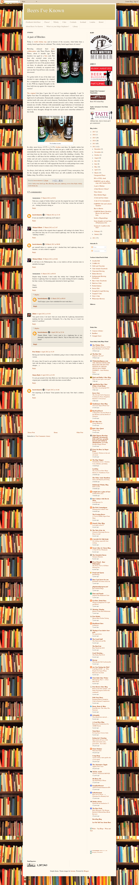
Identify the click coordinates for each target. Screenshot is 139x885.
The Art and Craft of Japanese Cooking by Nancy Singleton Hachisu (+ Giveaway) (101, 397)
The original (31, 93)
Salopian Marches (97, 557)
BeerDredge (95, 574)
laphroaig (63, 183)
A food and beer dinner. (101, 198)
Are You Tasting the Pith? (101, 667)
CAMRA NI (96, 263)
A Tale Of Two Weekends (100, 550)
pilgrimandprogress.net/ (100, 586)
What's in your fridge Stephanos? (57, 26)
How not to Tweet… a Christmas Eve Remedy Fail (100, 795)
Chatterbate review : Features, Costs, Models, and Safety (101, 463)
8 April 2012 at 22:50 (48, 375)
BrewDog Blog (97, 819)
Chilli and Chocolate (98, 266)
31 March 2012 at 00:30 (48, 274)
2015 (94, 138)
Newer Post (31, 432)
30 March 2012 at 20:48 (50, 259)
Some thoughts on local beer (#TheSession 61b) (102, 222)
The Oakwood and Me (99, 641)
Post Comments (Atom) (43, 436)
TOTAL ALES (97, 771)
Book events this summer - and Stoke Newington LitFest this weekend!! (101, 690)
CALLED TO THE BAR (100, 539)
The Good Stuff (97, 639)
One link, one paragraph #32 (100, 388)
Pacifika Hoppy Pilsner (99, 444)
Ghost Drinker (97, 749)
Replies (37, 295)
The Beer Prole (97, 808)
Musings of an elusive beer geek (101, 631)
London (92, 22)
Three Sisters (98, 192)
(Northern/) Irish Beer (33, 22)
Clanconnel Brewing (98, 271)
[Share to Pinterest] (62, 181)
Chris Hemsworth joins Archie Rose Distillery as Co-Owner (101, 348)
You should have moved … (100, 717)
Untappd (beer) (96, 336)
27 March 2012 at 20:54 (48, 198)
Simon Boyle (36, 375)
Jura (45, 56)
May (96, 167)
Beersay (94, 660)
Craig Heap (96, 756)
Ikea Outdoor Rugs (98, 588)
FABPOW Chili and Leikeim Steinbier (103, 205)
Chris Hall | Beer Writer (100, 678)
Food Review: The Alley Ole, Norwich (101, 709)
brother (58, 147)
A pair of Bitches (99, 186)
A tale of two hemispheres (102, 201)
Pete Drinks (36, 352)
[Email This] (53, 181)
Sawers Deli (95, 288)
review (68, 183)
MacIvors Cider (97, 283)
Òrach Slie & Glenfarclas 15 (100, 803)
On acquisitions (97, 634)
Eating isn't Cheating (99, 738)
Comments (96, 251)
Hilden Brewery (97, 274)
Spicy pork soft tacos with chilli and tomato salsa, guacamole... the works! (100, 742)
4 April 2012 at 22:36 (57, 332)
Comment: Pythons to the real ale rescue (101, 454)
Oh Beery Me (96, 779)
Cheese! (47, 22)
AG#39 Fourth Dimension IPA (101, 787)
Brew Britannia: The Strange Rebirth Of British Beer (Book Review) (101, 812)
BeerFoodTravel (97, 411)
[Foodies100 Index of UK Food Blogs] (99, 850)
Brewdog (51, 183)
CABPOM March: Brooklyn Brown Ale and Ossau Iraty (102, 213)
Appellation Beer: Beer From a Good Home (99, 385)
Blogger (86, 871)
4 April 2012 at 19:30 (43, 314)
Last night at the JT (98, 525)
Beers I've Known (45, 10)
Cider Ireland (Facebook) (100, 269)
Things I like (96, 430)
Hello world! (96, 486)
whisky (80, 183)
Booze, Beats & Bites (99, 706)
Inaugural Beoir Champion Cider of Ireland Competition (100, 700)
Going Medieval (97, 423)
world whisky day (40, 42)
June (96, 164)
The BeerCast (96, 646)
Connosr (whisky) (97, 331)
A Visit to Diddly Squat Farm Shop (101, 517)
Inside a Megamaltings (101, 218)
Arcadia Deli (96, 261)
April (96, 170)
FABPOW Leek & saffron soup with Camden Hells (102, 182)
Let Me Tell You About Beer (101, 822)
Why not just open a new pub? (101, 379)
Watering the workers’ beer (100, 509)
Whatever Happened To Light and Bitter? (101, 603)
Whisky (56, 22)
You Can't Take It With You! (100, 406)
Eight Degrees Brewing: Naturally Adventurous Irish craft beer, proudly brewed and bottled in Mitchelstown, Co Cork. (100, 439)
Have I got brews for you (100, 579)
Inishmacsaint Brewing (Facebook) (99, 277)
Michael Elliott (37, 227)
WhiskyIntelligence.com (100, 361)
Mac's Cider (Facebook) (99, 281)
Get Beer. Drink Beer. (99, 600)
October (97, 155)
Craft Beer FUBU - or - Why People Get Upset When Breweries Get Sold (100, 671)
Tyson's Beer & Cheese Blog (101, 548)
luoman (73, 871)
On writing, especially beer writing (100, 542)
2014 (94, 141)
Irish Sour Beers (97, 697)
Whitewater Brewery (98, 299)
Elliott (34, 314)
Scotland (83, 22)
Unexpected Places (99, 175)
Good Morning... (97, 653)
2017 (94, 132)
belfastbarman (97, 792)
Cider (64, 22)
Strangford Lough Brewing (100, 291)
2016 (94, 135)
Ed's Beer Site (97, 421)
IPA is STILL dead (100, 178)
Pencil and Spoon (98, 572)
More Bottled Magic (100, 195)
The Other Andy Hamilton (101, 478)
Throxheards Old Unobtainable (101, 662)
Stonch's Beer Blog (98, 523)
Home (56, 432)
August (96, 158)
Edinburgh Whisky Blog (100, 485)
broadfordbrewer (98, 785)
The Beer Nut (96, 354)
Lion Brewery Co (97, 502)
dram (56, 183)
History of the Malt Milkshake (101, 611)
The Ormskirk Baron (99, 555)
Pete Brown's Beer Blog (100, 687)
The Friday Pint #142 (98, 655)
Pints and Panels (97, 593)
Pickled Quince (96, 286)
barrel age (42, 183)
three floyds (74, 183)
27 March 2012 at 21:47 (50, 227)
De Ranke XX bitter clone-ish (101, 581)
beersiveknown (38, 180)
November (97, 152)
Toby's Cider (96, 296)
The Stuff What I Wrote (99, 780)
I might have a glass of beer (101, 492)
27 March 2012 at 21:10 (52, 215)
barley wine (36, 183)
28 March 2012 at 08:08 (52, 244)
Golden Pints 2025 (97, 493)
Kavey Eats (96, 393)
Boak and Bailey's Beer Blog (101, 377)
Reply (34, 208)
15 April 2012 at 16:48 (52, 390)
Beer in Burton (98, 208)
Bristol (101, 22)
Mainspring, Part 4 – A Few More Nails (100, 680)
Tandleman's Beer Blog (100, 404)
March (96, 173)
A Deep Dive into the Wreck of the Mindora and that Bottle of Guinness (101, 414)
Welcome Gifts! (97, 751)
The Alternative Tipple (99, 764)
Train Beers (96, 731)
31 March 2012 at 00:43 (58, 298)
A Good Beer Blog (98, 722)
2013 (94, 143)
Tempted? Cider (97, 294)
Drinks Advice (97, 801)
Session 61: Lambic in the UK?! (102, 227)
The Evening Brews (98, 514)
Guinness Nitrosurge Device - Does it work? (101, 533)
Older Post (80, 432)
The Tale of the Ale (98, 530)
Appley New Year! (97, 766)
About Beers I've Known (34, 26)
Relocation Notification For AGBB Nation (100, 725)
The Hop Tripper (98, 460)
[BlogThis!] (56, 181)
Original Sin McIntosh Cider (100, 595)
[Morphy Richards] (96, 852)
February (97, 231)
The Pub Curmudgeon (99, 507)
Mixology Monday (98, 609)
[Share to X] (58, 181)
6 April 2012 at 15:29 (47, 352)
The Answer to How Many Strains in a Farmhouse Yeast (100, 471)
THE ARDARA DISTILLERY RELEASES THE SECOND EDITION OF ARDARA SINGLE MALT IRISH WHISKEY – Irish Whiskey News (101, 367)
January (96, 234)
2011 (94, 238)
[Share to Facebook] (60, 181)
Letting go (95, 625)
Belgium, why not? (98, 356)
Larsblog (95, 469)
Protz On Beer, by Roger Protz (100, 450)
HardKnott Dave (97, 623)
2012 (94, 146)
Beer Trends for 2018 (98, 648)
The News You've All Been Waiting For (100, 566)
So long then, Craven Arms (100, 733)
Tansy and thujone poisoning (101, 479)
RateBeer (95, 333)
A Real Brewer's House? (101, 189)
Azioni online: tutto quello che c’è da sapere (101, 758)
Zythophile (95, 715)
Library (75, 26)
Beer (47, 183)
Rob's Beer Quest (98, 428)
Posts (94, 247)
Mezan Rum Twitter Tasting (100, 618)
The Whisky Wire (98, 345)
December (97, 149)
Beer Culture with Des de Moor (100, 500)
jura (59, 183)
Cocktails (73, 22)
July (95, 161)
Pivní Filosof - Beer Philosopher (98, 563)
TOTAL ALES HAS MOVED (101, 773)
